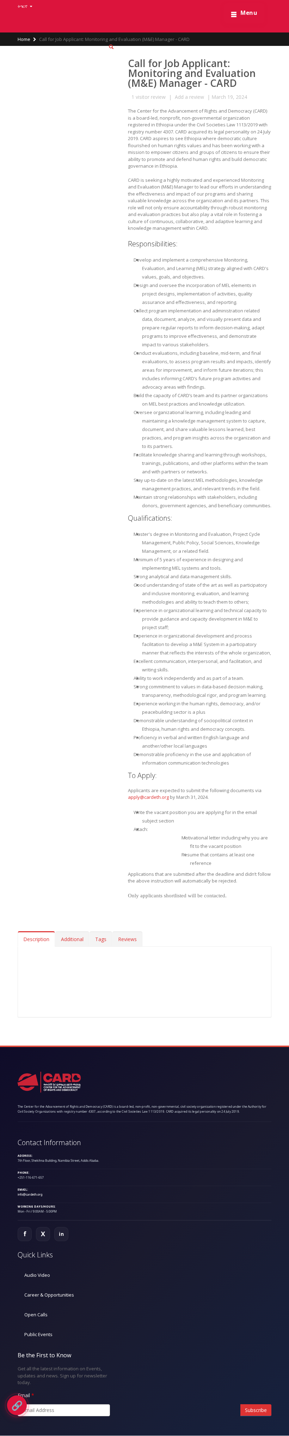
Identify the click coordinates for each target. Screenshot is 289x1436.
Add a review (189, 97)
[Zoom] (111, 47)
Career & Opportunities (49, 1295)
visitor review (148, 97)
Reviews (127, 939)
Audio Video (37, 1275)
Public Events (38, 1334)
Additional (72, 939)
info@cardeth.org (30, 1194)
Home (24, 39)
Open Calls (36, 1314)
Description (36, 939)
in (61, 1234)
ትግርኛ (23, 6)
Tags (100, 939)
